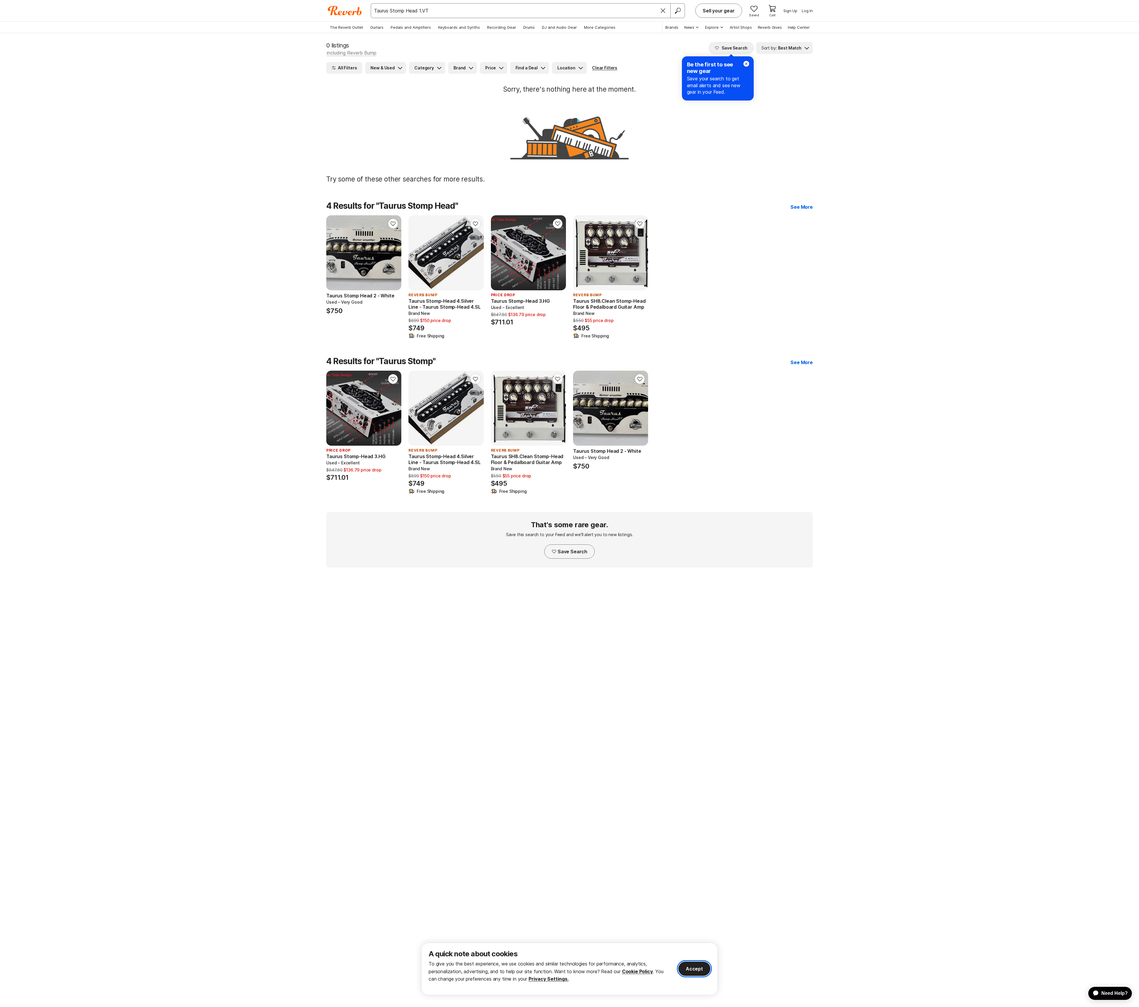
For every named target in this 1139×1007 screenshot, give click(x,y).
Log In (807, 10)
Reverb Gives (770, 27)
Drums (529, 27)
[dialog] (569, 969)
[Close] (663, 11)
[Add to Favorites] (393, 223)
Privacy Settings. (549, 979)
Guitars (377, 27)
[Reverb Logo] (345, 11)
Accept (694, 969)
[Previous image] (334, 252)
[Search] (677, 11)
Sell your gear (719, 11)
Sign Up (790, 10)
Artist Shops (741, 27)
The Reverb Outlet (346, 27)
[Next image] (393, 252)
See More (801, 207)
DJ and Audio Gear (559, 27)
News (689, 27)
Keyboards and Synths (459, 27)
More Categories (599, 27)
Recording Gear (501, 27)
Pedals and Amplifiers (411, 27)
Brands (671, 27)
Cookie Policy (637, 971)
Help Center (799, 27)
